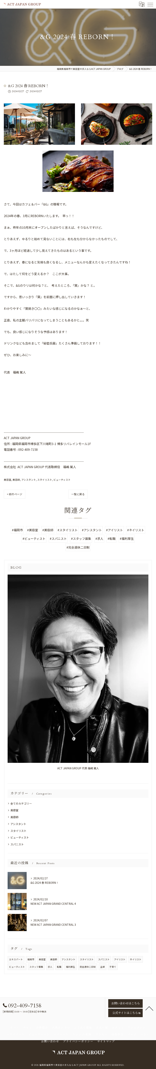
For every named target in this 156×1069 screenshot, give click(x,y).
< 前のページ (14, 494)
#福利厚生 (127, 538)
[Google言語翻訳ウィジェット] (141, 4)
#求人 (99, 538)
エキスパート (16, 959)
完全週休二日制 (88, 966)
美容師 (16, 479)
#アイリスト (114, 530)
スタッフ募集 (36, 966)
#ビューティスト (33, 538)
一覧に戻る (78, 494)
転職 (59, 966)
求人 (50, 966)
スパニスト (17, 844)
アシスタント (28, 479)
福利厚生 (70, 966)
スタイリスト (44, 479)
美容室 (7, 479)
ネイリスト (135, 959)
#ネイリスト (135, 530)
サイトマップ (106, 1041)
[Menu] (150, 4)
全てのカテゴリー (21, 803)
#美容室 (32, 530)
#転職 (111, 538)
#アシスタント (92, 530)
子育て (112, 966)
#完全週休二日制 (78, 547)
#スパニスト (58, 538)
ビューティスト (62, 479)
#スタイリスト (67, 530)
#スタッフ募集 (81, 538)
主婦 (102, 966)
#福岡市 (17, 530)
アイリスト (119, 959)
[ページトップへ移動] (149, 1008)
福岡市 (30, 959)
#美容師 (47, 530)
